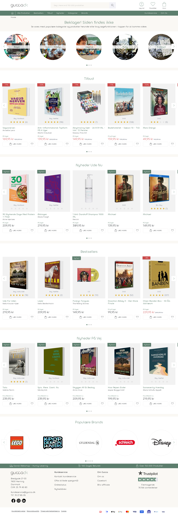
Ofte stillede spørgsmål (66, 480)
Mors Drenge (149, 128)
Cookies (63, 511)
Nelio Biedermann (46, 303)
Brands (84, 13)
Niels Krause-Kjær (11, 303)
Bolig (125, 47)
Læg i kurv (15, 144)
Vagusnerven (9, 128)
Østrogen (42, 214)
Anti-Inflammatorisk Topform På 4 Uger (52, 129)
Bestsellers (38, 13)
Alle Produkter (23, 13)
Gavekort (102, 480)
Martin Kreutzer (45, 133)
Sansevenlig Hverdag (153, 387)
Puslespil (161, 47)
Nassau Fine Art (80, 133)
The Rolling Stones (81, 303)
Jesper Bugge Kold (116, 390)
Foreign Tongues (81, 301)
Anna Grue (77, 390)
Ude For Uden (9, 301)
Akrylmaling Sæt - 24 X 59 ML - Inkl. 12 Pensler (89, 129)
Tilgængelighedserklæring (50, 511)
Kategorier (73, 13)
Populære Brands (89, 422)
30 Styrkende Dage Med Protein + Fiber (19, 215)
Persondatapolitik (33, 511)
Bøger (17, 47)
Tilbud (50, 13)
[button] (86, 65)
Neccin (76, 219)
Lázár (40, 301)
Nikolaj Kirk (42, 390)
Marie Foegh (43, 217)
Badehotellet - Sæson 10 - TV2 (124, 128)
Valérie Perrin (8, 390)
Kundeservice (151, 13)
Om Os (164, 13)
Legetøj (89, 47)
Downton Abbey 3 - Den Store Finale (123, 302)
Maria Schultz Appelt (152, 390)
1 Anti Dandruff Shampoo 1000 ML (88, 215)
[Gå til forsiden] (19, 472)
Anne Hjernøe (9, 219)
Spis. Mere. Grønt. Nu (48, 387)
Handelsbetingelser (18, 511)
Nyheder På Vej (89, 338)
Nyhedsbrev (60, 489)
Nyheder (60, 13)
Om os (100, 476)
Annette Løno (9, 130)
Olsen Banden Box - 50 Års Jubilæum (156, 302)
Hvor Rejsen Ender (117, 387)
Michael (112, 214)
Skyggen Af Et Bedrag (84, 387)
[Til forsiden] (19, 5)
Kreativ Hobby (52, 47)
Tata (5, 387)
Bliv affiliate (103, 484)
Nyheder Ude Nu (89, 165)
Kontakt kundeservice (65, 476)
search (113, 5)
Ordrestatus (60, 484)
